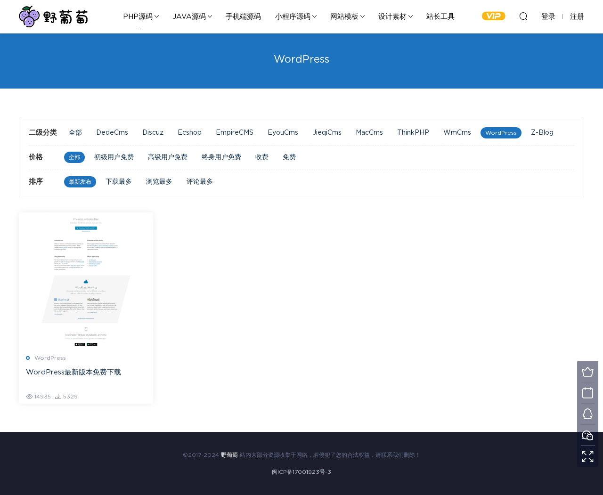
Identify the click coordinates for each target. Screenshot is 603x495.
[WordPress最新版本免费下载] (86, 279)
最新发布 (80, 182)
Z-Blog (542, 133)
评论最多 (200, 182)
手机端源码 (243, 16)
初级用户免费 (114, 157)
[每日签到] (587, 392)
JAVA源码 (189, 16)
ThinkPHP (413, 133)
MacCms (369, 133)
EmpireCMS (234, 133)
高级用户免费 (167, 157)
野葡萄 (53, 16)
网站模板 (344, 16)
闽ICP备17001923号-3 (301, 472)
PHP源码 (138, 16)
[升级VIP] (587, 371)
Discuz (152, 133)
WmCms (457, 133)
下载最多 (119, 182)
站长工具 (440, 16)
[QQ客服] (587, 413)
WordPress (501, 133)
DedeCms (112, 133)
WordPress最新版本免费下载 (73, 372)
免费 (289, 157)
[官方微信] (587, 435)
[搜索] (523, 16)
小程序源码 (292, 16)
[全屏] (587, 456)
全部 (75, 133)
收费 (262, 157)
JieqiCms (327, 133)
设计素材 (392, 16)
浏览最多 (159, 182)
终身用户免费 (221, 157)
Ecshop (190, 133)
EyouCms (283, 133)
